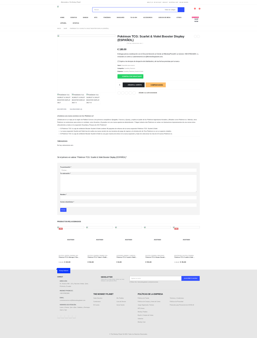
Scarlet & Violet (139, 71)
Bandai (85, 17)
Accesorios (147, 17)
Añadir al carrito (135, 85)
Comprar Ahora (157, 85)
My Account (158, 2)
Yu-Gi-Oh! (133, 17)
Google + (130, 93)
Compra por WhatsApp (132, 76)
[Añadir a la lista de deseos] (82, 255)
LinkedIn (126, 93)
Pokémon (107, 17)
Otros (178, 17)
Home (62, 17)
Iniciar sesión (183, 2)
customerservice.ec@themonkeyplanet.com (72, 300)
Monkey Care (141, 322)
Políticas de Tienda (143, 298)
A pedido (126, 68)
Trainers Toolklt (104, 255)
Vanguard (120, 17)
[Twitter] (195, 2)
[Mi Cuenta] (188, 9)
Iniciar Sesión (120, 305)
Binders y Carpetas (129, 255)
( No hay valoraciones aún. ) (135, 43)
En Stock (61, 255)
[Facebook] (191, 2)
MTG (95, 17)
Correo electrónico (67, 202)
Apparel (63, 23)
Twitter (122, 93)
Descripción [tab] (61, 109)
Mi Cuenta (96, 305)
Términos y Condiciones (177, 298)
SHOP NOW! (195, 19)
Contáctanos (97, 301)
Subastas (140, 318)
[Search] (181, 9)
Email (134, 93)
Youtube (66, 316)
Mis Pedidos (120, 298)
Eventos (73, 17)
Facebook (119, 93)
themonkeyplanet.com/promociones (148, 282)
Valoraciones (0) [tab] (76, 109)
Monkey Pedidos (142, 312)
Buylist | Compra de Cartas (145, 315)
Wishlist (165, 2)
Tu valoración (65, 173)
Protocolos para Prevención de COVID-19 (182, 305)
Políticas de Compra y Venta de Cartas (149, 301)
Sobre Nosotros (97, 298)
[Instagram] (198, 2)
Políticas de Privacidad (176, 301)
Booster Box (178, 255)
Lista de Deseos (121, 301)
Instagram (70, 316)
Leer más (81, 229)
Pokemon (132, 68)
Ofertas (76, 23)
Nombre (63, 194)
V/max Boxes (160, 255)
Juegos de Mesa (164, 17)
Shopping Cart (173, 2)
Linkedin (74, 316)
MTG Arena (141, 308)
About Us (150, 2)
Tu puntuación (65, 167)
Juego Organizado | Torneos (146, 305)
